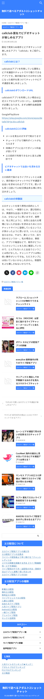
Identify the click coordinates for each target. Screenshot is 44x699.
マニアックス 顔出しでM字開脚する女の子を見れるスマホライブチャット (27, 380)
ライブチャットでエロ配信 (13, 597)
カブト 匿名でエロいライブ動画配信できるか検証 (28, 499)
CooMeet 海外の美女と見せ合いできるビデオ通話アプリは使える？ (28, 456)
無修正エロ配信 (9, 594)
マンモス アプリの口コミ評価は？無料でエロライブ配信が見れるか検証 (28, 478)
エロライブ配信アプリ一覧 (13, 282)
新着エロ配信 (8, 589)
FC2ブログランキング (11, 670)
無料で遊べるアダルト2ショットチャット (22, 12)
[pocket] (18, 272)
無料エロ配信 (8, 592)
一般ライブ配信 (9, 612)
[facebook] (12, 272)
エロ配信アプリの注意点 (12, 554)
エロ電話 (6, 672)
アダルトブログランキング (13, 667)
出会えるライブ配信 (10, 603)
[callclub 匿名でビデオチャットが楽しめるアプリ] (25, 272)
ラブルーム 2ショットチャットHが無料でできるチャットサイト (27, 301)
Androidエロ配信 (9, 609)
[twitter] (6, 272)
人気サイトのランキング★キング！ (17, 664)
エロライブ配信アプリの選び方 (15, 551)
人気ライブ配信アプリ (11, 606)
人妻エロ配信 (8, 600)
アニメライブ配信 (9, 615)
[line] (31, 272)
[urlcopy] (37, 272)
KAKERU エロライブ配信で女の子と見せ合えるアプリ (28, 518)
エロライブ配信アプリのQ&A (14, 574)
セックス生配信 (9, 618)
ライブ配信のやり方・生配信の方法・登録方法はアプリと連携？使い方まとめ (21, 570)
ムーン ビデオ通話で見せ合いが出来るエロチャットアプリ (28, 434)
